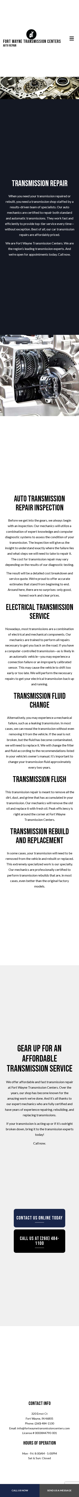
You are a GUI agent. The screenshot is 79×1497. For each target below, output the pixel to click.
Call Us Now (20, 1490)
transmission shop (43, 203)
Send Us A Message (59, 1490)
